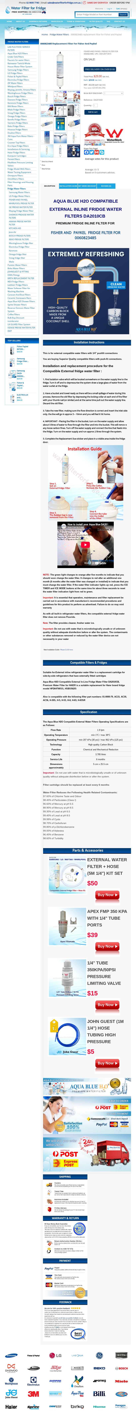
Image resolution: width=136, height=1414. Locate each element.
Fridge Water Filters (17, 188)
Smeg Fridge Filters (16, 113)
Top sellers (14, 340)
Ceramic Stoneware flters (19, 298)
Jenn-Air (12, 232)
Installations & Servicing (19, 149)
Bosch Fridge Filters (17, 96)
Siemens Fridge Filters (18, 122)
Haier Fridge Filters (16, 152)
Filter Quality (96, 21)
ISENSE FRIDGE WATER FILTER (21, 327)
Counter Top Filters (16, 142)
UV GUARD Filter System (19, 324)
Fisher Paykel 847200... (22, 347)
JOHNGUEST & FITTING (18, 271)
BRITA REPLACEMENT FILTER (21, 278)
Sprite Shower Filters (17, 304)
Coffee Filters (14, 314)
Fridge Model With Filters (19, 169)
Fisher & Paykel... (20, 384)
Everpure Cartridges (17, 155)
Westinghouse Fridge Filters (20, 93)
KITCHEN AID (15, 228)
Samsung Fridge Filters (18, 69)
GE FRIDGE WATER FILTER (21, 207)
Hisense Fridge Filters (18, 129)
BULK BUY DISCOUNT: (93, 93)
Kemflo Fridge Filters (17, 119)
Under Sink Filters (16, 56)
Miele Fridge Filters (16, 109)
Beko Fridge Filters (16, 126)
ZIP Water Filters (15, 83)
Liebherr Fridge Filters (18, 285)
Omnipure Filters (15, 175)
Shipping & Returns (38, 21)
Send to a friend (47, 162)
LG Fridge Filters (15, 73)
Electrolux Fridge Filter (19, 246)
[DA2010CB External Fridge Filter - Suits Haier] (46, 91)
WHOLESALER (57, 21)
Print (43, 165)
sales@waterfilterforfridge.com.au (64, 2)
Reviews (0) (106, 186)
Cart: (118, 8)
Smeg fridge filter (17, 258)
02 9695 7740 (32, 2)
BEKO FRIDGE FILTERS (19, 239)
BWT (10, 331)
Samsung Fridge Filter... (23, 360)
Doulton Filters (14, 132)
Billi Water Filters (15, 106)
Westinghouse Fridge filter (21, 243)
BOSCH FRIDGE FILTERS (20, 235)
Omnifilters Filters (16, 178)
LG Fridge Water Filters (19, 196)
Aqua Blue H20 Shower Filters (21, 301)
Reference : (89, 100)
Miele (11, 261)
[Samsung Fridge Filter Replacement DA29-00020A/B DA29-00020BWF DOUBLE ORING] (12, 362)
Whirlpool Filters (15, 86)
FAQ (108, 21)
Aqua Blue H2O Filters (18, 53)
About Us (20, 21)
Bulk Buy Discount (16, 317)
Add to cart (92, 112)
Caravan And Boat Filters (19, 294)
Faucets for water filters (19, 60)
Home (9, 21)
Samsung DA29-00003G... (21, 373)
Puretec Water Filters (17, 265)
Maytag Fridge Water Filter (21, 210)
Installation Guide (68, 186)
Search (123, 14)
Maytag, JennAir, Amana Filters (22, 89)
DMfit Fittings (14, 275)
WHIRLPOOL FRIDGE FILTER (21, 203)
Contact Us (119, 21)
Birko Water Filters (16, 268)
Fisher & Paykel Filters (18, 76)
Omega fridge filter (18, 254)
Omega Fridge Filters (17, 116)
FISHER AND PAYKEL (18, 199)
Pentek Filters (14, 159)
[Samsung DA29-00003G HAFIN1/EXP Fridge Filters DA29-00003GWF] (12, 374)
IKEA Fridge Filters (16, 281)
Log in (109, 8)
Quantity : (88, 105)
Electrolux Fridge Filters (18, 79)
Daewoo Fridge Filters (18, 99)
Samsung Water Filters (19, 192)
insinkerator (13, 321)
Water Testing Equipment (19, 172)
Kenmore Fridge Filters (18, 103)
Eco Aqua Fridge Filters (18, 145)
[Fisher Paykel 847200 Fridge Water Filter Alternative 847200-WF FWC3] (12, 350)
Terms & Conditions (76, 21)
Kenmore (13, 250)
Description (49, 186)
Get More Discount (87, 186)
